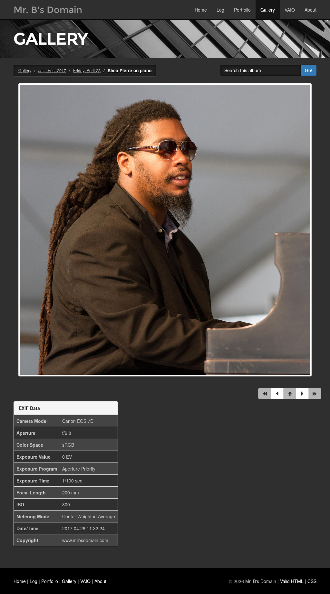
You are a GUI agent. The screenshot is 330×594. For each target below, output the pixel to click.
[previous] (277, 393)
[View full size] (165, 233)
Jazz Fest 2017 (52, 70)
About (310, 9)
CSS (311, 581)
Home (201, 9)
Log (220, 9)
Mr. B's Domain (48, 9)
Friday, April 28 (87, 70)
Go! (308, 70)
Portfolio (242, 9)
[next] (302, 393)
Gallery (267, 9)
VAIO (290, 9)
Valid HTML (292, 581)
